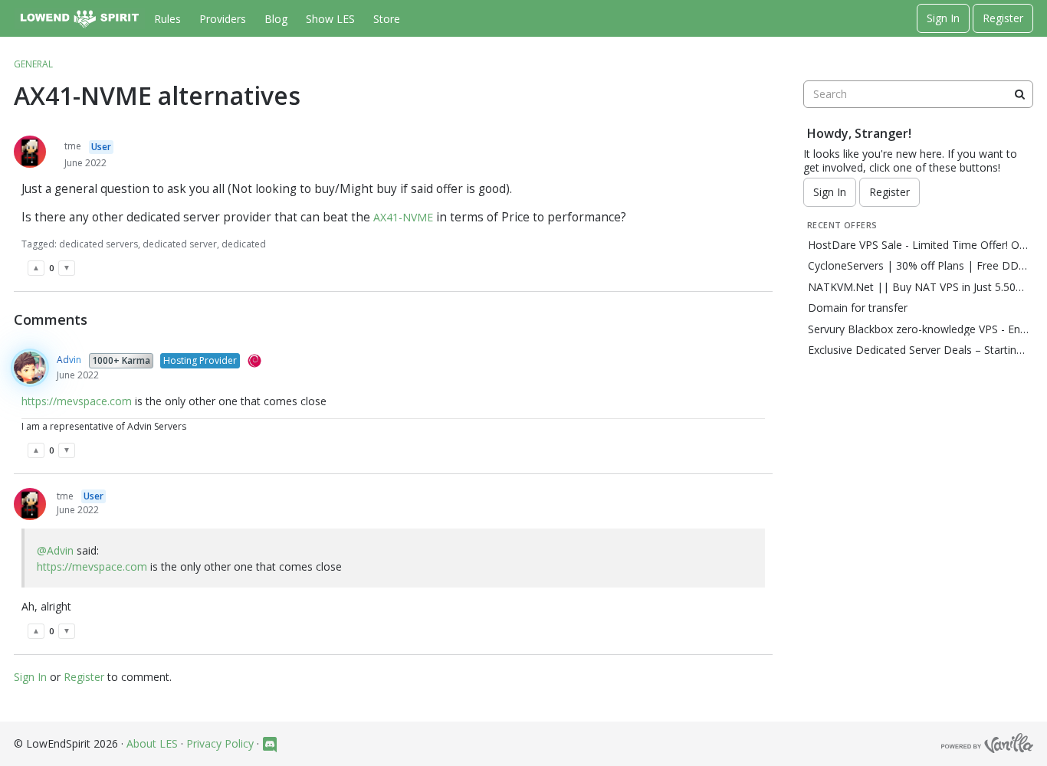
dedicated (244, 243)
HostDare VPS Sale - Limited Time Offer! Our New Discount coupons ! (918, 245)
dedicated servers (98, 243)
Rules (167, 18)
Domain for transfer (858, 308)
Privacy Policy (220, 743)
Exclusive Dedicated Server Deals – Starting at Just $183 (918, 350)
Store (386, 18)
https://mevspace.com (76, 401)
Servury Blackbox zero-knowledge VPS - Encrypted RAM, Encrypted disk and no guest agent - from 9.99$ (918, 329)
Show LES (330, 18)
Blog (275, 18)
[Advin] (30, 368)
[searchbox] (918, 94)
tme (72, 145)
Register (1003, 18)
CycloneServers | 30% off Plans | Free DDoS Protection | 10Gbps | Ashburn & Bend (918, 266)
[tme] (30, 152)
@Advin (55, 550)
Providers (222, 18)
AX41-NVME (403, 217)
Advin (69, 359)
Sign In (943, 18)
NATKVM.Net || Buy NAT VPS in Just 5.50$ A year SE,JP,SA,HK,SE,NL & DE (918, 287)
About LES (152, 743)
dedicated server (180, 243)
